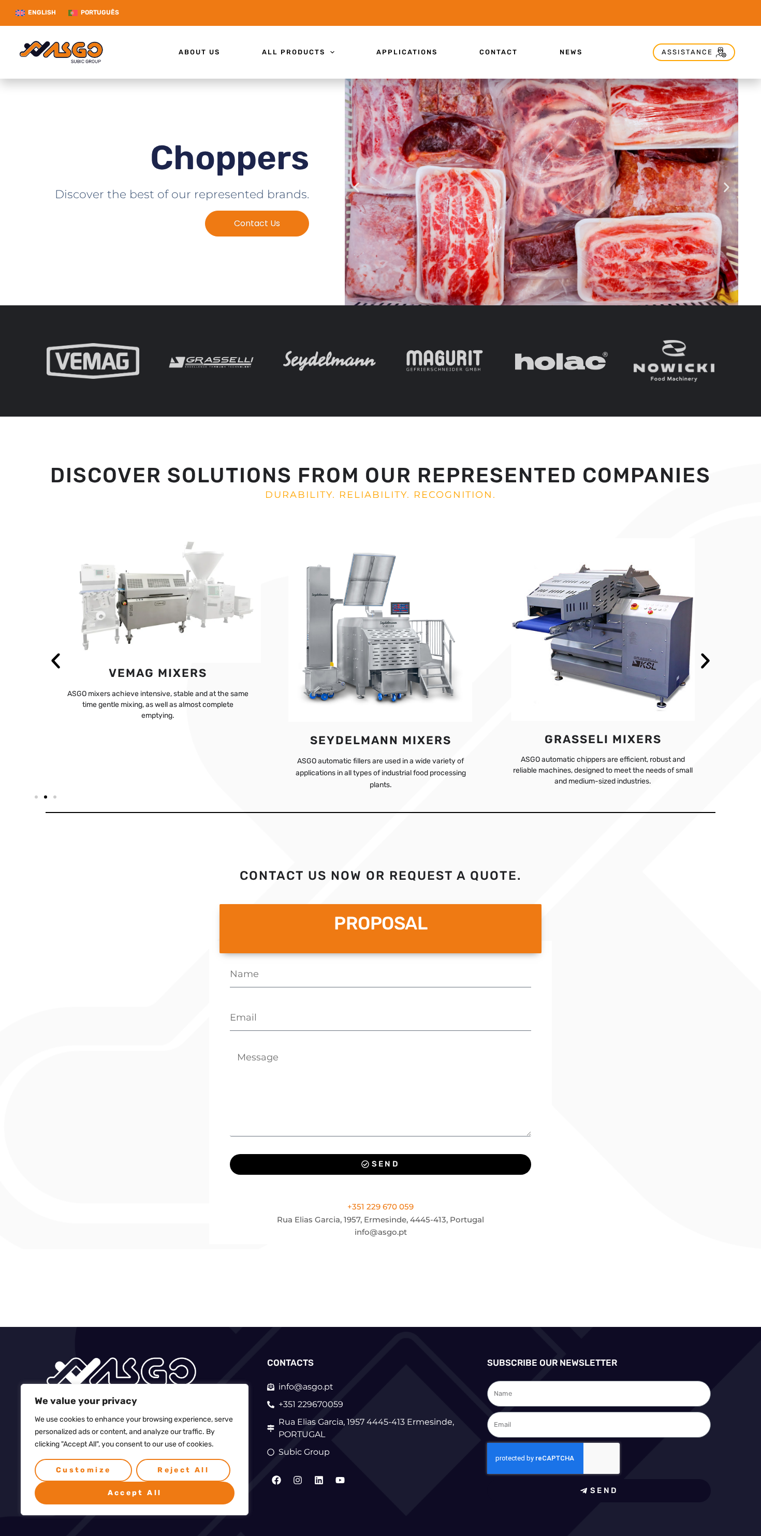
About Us (199, 52)
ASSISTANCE (687, 52)
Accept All (135, 1492)
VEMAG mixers (603, 673)
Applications (406, 52)
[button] (356, 187)
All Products (293, 52)
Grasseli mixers (380, 739)
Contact (498, 52)
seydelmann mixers (158, 740)
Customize (83, 1470)
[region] (134, 1449)
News (571, 52)
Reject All (183, 1470)
